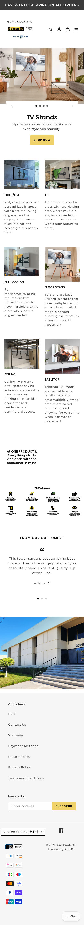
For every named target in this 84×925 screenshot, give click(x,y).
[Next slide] (72, 105)
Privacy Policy (19, 767)
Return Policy (19, 757)
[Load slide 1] (36, 106)
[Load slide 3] (44, 106)
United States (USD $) (22, 832)
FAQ (11, 714)
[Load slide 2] (40, 106)
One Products (66, 844)
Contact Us (17, 724)
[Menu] (76, 29)
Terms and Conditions (26, 778)
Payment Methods (23, 746)
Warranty (15, 735)
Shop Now (41, 140)
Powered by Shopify (61, 849)
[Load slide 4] (47, 106)
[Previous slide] (11, 105)
